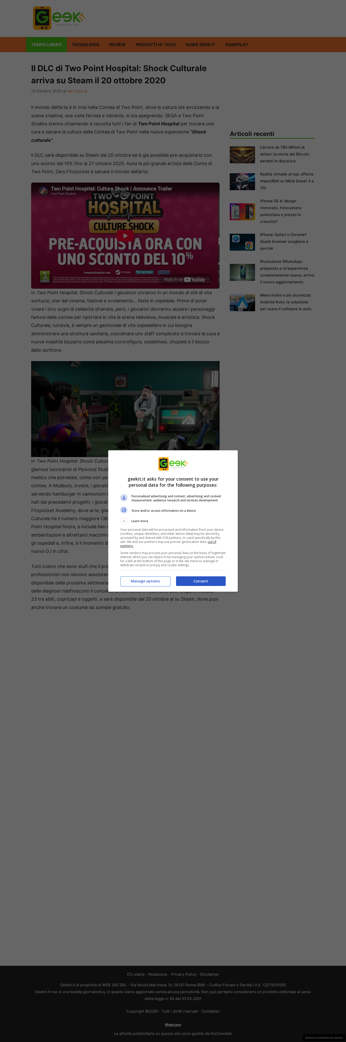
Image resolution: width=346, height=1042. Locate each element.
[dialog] (173, 521)
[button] (173, 521)
